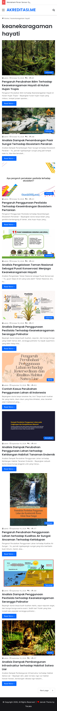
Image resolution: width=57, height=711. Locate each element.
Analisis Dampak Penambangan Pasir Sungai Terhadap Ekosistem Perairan (27, 142)
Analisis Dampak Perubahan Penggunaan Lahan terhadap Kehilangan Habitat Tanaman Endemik (28, 450)
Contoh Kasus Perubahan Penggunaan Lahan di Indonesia (24, 390)
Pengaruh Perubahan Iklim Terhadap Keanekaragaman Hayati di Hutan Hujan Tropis (27, 85)
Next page (44, 690)
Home (6, 18)
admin (6, 78)
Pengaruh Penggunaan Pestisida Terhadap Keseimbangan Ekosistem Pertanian (27, 206)
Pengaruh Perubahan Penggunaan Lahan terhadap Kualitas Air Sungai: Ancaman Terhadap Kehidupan (26, 535)
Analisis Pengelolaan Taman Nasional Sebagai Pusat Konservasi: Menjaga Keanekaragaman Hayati (27, 268)
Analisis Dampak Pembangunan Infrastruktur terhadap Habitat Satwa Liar (28, 665)
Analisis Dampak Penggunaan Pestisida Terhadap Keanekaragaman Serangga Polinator (28, 330)
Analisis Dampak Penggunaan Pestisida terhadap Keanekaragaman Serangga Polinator (28, 598)
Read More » (9, 103)
